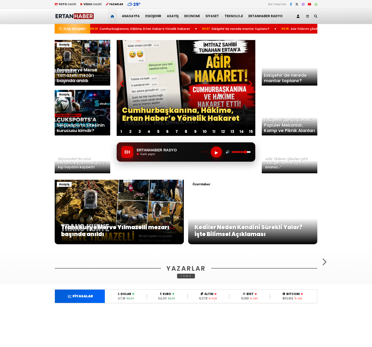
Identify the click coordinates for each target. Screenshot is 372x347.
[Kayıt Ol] (299, 16)
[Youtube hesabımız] (309, 4)
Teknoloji (234, 16)
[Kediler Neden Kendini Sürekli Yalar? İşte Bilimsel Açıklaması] (252, 243)
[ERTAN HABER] (74, 17)
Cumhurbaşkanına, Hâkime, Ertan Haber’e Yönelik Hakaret (140, 28)
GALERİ (67, 4)
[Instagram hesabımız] (303, 4)
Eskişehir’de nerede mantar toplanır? (237, 28)
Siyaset (212, 16)
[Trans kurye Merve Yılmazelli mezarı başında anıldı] (119, 243)
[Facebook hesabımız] (291, 4)
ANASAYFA (131, 16)
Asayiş (173, 16)
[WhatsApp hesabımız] (316, 4)
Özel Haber (201, 184)
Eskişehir (153, 16)
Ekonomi (192, 16)
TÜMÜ (186, 328)
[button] (113, 16)
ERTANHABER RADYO (265, 16)
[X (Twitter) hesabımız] (296, 4)
